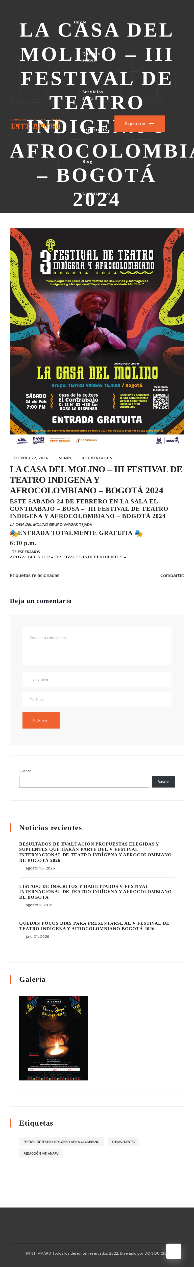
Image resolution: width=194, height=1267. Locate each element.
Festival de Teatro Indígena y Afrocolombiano (62, 1142)
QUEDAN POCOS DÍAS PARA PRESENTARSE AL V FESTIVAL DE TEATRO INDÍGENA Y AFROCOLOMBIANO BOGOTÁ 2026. (94, 926)
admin (65, 458)
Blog (87, 161)
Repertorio (94, 130)
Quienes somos (91, 57)
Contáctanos (96, 193)
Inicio (80, 22)
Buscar (25, 771)
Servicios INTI (92, 95)
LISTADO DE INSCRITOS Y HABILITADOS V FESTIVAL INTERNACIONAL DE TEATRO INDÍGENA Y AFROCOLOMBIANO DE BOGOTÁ (95, 892)
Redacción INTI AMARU (41, 1153)
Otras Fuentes (123, 1142)
